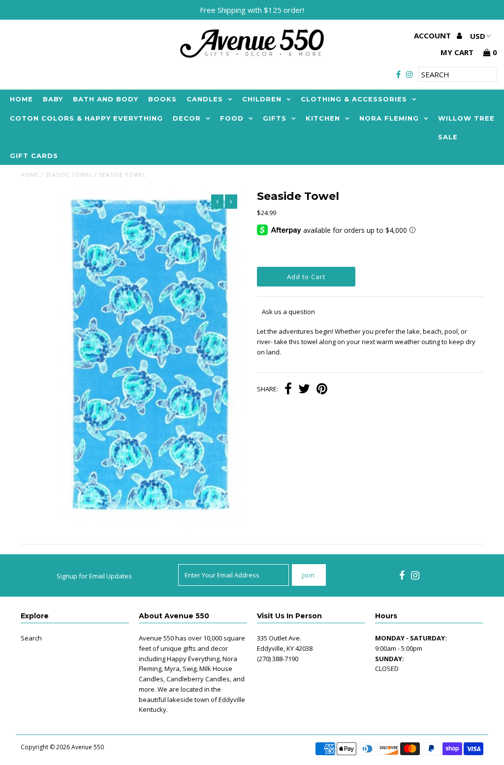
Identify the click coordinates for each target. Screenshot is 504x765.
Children (262, 99)
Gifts (274, 118)
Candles (205, 99)
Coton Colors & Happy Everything (86, 118)
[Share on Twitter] (304, 389)
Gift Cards (34, 155)
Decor (187, 118)
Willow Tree (466, 118)
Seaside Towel (69, 174)
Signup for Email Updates (94, 576)
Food (232, 118)
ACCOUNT (433, 35)
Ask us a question (288, 311)
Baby (53, 99)
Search (31, 638)
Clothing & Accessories (354, 99)
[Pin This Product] (321, 389)
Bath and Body (105, 99)
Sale (448, 137)
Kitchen (323, 118)
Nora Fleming (389, 118)
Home (21, 99)
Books (162, 99)
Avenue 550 (87, 747)
